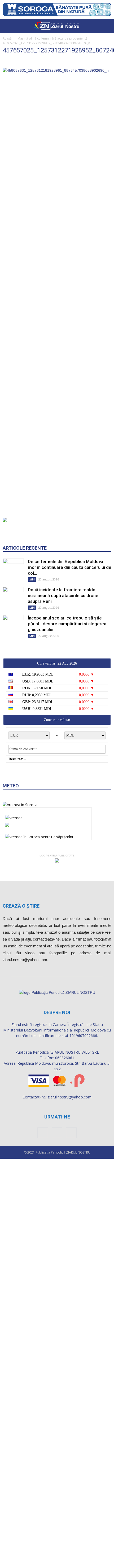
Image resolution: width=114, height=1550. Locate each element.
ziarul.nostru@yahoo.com (69, 1105)
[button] (106, 26)
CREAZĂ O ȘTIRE (21, 915)
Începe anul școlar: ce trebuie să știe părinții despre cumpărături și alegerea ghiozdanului (67, 632)
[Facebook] (42, 1141)
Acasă (7, 38)
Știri (32, 588)
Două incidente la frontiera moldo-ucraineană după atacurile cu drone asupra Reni (63, 604)
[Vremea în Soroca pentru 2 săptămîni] (39, 844)
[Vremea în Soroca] (20, 813)
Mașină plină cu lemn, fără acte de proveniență (52, 38)
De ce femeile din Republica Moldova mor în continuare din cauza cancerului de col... (69, 576)
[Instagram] (57, 1141)
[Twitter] (71, 1141)
